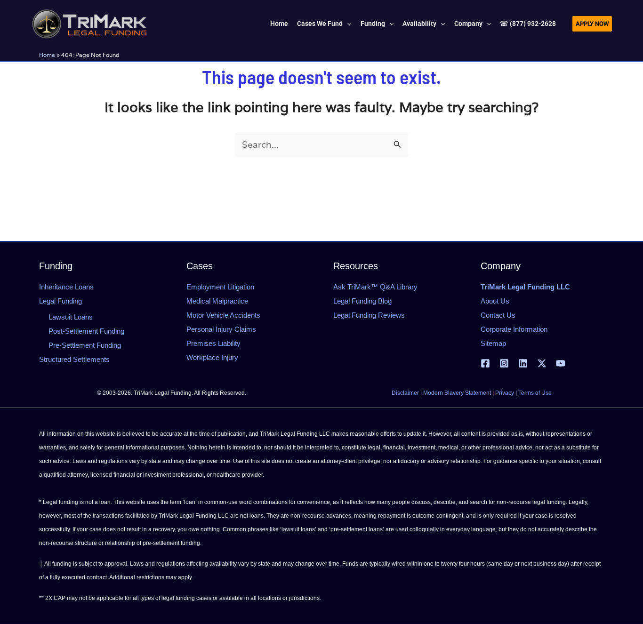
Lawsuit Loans (70, 317)
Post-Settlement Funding (86, 331)
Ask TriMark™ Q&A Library (375, 287)
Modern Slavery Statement (457, 393)
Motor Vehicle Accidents (223, 315)
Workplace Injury (212, 357)
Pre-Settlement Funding (84, 345)
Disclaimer (405, 393)
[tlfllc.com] (89, 22)
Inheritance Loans (66, 287)
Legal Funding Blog (362, 301)
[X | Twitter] (542, 363)
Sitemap (493, 343)
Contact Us (498, 315)
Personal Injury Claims (221, 329)
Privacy (504, 393)
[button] (347, 23)
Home (47, 54)
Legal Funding (60, 301)
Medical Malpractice (217, 301)
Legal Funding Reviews (369, 315)
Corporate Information (514, 329)
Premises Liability (213, 343)
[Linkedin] (523, 363)
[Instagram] (504, 363)
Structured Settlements (74, 359)
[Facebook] (485, 363)
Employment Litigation (220, 287)
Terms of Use (535, 393)
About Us (495, 301)
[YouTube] (560, 363)
